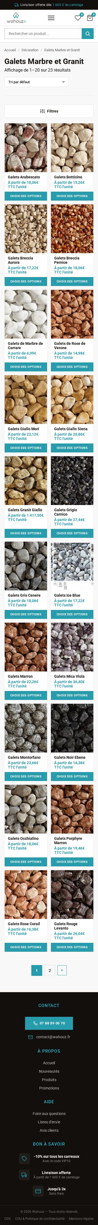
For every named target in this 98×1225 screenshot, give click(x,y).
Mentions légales (81, 1219)
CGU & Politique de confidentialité (40, 1219)
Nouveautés (49, 1071)
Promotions (49, 1088)
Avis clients (49, 1130)
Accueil (10, 50)
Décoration (30, 50)
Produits (49, 1080)
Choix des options (25, 196)
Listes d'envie (49, 1122)
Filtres (52, 111)
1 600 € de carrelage (68, 5)
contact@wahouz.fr (53, 1037)
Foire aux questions (49, 1113)
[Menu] (51, 18)
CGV (7, 1219)
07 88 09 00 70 (52, 1023)
